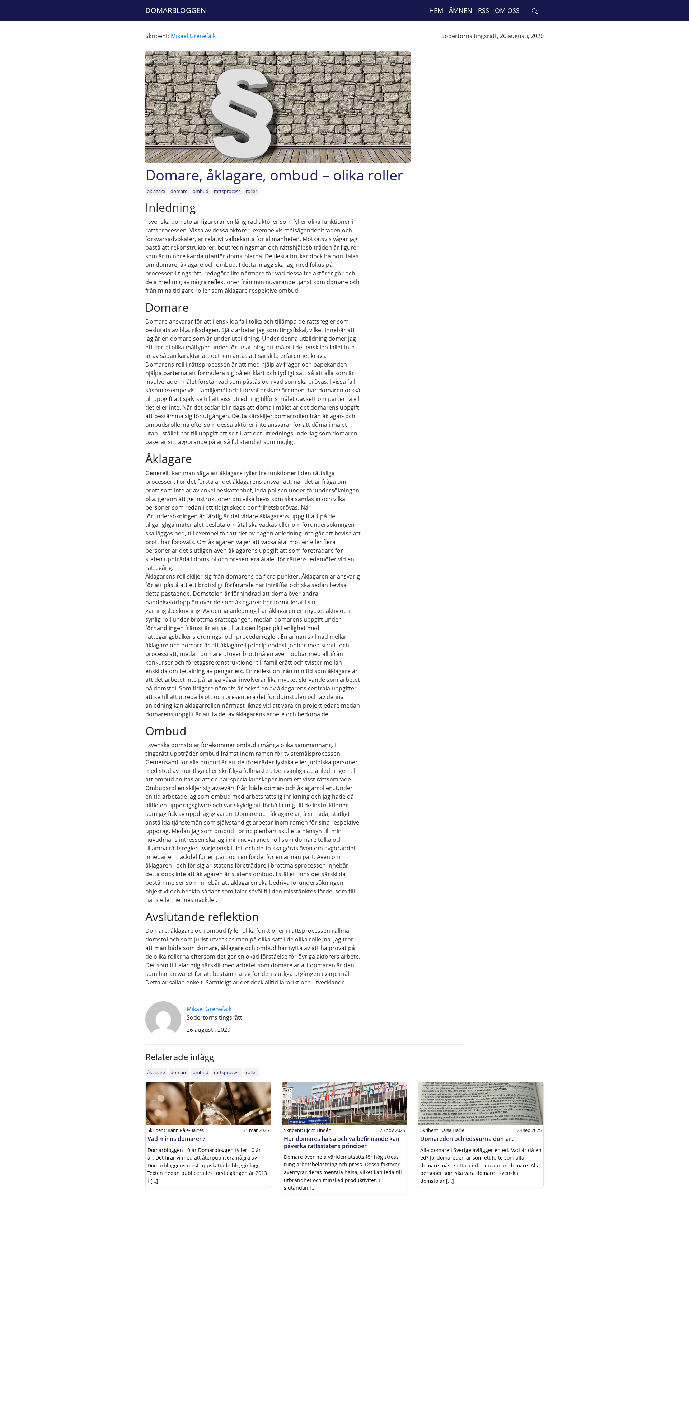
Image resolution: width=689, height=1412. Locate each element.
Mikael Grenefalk (193, 36)
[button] (535, 10)
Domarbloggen (175, 10)
